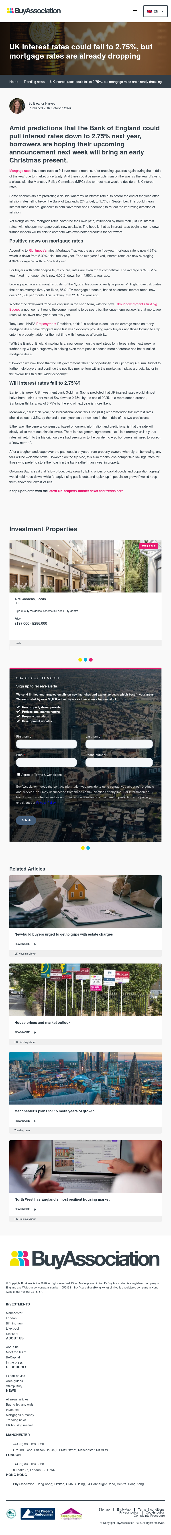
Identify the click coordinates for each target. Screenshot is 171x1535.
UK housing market (19, 1425)
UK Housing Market (25, 953)
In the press (14, 1362)
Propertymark (46, 323)
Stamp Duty (14, 1386)
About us (12, 1347)
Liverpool (12, 1328)
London (11, 1318)
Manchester (14, 1313)
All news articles (17, 1399)
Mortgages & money (20, 1415)
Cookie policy (155, 1512)
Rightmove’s (37, 250)
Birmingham (14, 1323)
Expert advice (15, 1375)
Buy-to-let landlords (19, 1404)
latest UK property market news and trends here (86, 490)
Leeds (18, 603)
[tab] (80, 660)
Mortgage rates (20, 170)
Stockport (12, 1333)
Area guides (14, 1381)
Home (13, 81)
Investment (13, 1409)
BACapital (13, 1357)
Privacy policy (128, 1512)
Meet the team (16, 1352)
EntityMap (124, 1509)
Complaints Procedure (149, 1515)
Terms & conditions (151, 1509)
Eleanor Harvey (44, 103)
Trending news (34, 81)
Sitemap (104, 1509)
